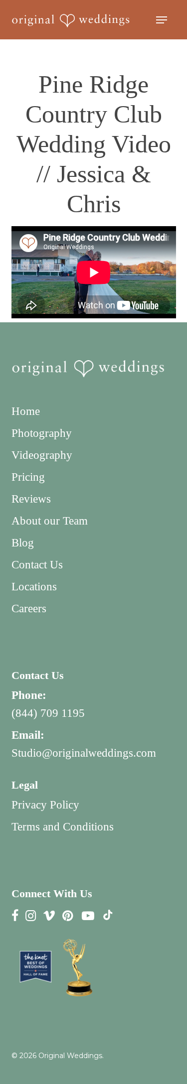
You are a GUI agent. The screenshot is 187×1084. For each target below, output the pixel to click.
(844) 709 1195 (48, 713)
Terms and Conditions (62, 826)
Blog (22, 543)
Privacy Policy (45, 805)
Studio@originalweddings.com (83, 753)
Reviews (31, 499)
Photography (41, 433)
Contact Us (37, 564)
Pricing (28, 477)
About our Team (49, 521)
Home (25, 411)
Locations (34, 586)
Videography (41, 455)
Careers (28, 608)
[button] (161, 20)
